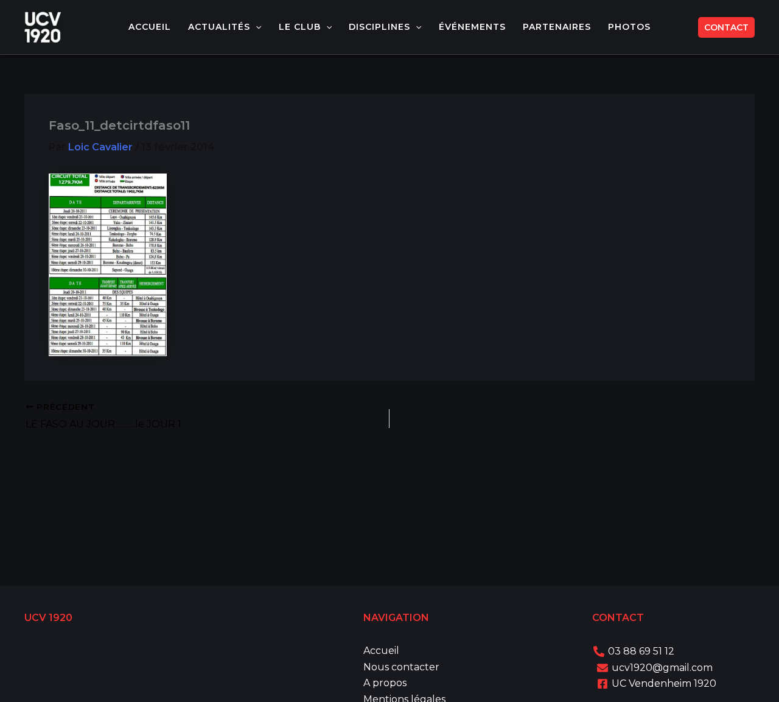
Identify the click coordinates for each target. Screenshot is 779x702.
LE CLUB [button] (300, 26)
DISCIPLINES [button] (379, 26)
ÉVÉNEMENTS (472, 26)
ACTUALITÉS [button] (219, 26)
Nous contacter (401, 667)
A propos (385, 683)
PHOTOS (629, 26)
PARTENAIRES (557, 26)
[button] (255, 27)
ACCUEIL (149, 26)
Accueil (381, 650)
